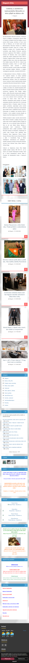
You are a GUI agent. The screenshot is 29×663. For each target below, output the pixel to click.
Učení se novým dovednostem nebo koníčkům (13, 438)
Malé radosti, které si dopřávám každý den (12, 447)
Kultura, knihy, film (9, 380)
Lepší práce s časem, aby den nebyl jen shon (13, 444)
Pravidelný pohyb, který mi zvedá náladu (12, 428)
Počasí (24, 630)
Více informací (14, 656)
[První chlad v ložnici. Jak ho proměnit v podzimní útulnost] (5, 462)
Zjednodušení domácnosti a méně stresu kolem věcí (14, 441)
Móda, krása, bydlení (9, 385)
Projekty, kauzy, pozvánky (10, 383)
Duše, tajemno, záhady (10, 390)
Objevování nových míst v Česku (10, 431)
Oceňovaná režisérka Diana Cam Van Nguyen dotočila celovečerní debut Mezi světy (14, 294)
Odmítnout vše (21, 658)
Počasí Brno (14, 509)
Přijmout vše (7, 658)
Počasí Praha (15, 503)
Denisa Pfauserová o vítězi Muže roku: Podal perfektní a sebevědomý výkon (14, 227)
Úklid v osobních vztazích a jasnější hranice (12, 425)
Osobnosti (7, 388)
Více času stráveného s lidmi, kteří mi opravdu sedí (14, 419)
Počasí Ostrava (14, 513)
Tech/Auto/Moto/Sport (9, 400)
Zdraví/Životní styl (9, 395)
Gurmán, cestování (9, 397)
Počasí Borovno (14, 518)
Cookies (6, 405)
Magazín (15, 15)
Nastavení (14, 661)
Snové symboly (8, 393)
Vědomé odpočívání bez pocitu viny (11, 435)
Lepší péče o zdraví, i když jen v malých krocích (13, 422)
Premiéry (7, 402)
